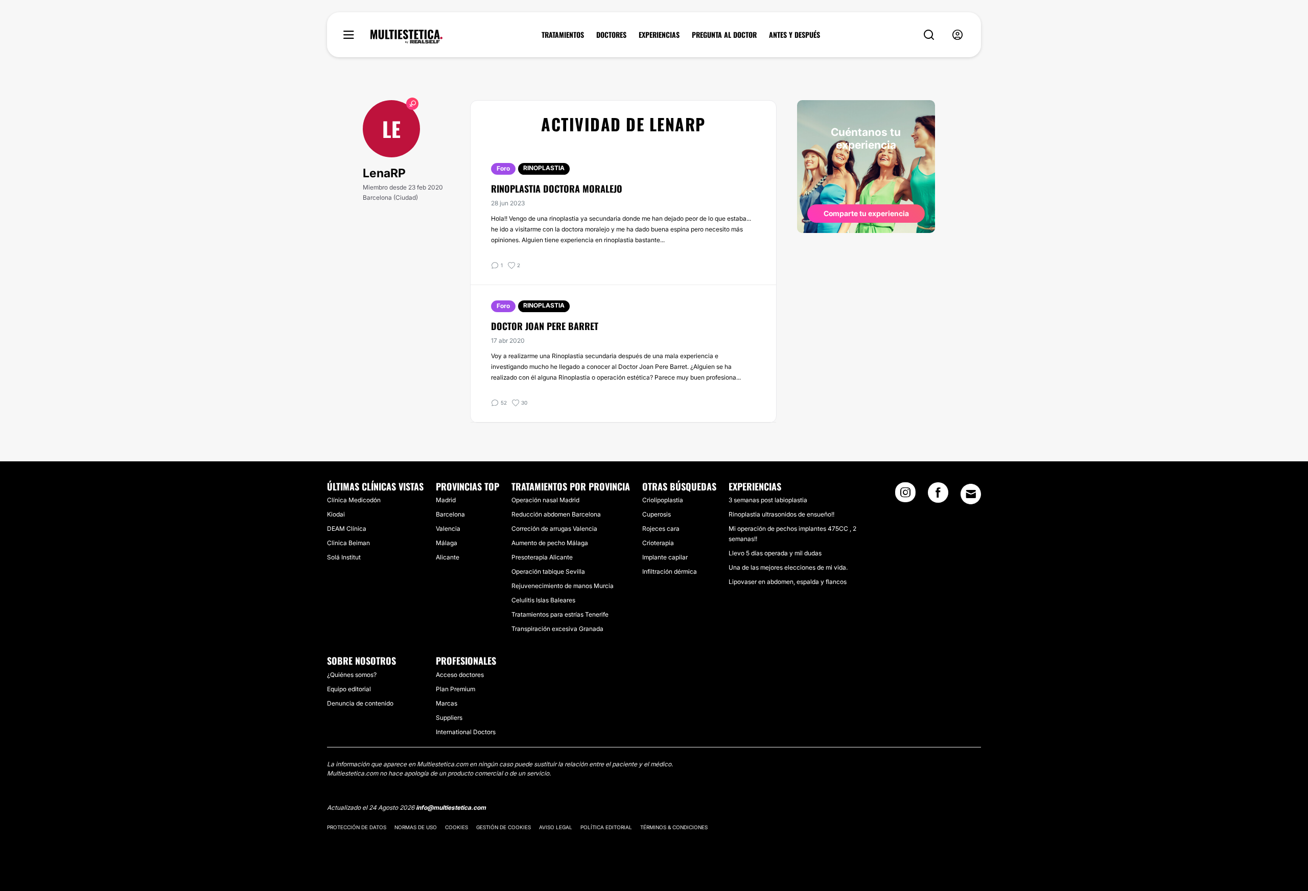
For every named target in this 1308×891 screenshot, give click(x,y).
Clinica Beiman (348, 543)
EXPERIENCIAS (659, 35)
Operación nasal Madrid (545, 500)
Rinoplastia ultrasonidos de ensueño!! (781, 514)
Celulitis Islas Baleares (543, 600)
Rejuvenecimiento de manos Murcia (562, 586)
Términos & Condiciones (674, 827)
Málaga (446, 543)
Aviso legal (555, 827)
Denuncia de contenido (360, 703)
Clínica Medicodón (354, 500)
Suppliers (449, 717)
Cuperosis (656, 514)
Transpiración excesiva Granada (557, 628)
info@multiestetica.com (451, 807)
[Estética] (406, 37)
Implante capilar (665, 557)
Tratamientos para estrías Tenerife (560, 614)
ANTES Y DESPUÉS (794, 35)
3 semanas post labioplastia (768, 500)
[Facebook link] (938, 495)
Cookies (456, 827)
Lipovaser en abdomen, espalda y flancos (788, 581)
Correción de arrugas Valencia (554, 528)
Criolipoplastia (662, 500)
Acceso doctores (460, 674)
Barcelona (450, 514)
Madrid (446, 500)
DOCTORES (611, 35)
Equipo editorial (349, 689)
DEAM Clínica (346, 528)
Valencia (448, 528)
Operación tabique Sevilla (548, 571)
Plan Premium (455, 689)
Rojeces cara (661, 528)
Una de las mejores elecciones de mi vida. (788, 567)
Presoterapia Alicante (542, 557)
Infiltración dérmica (669, 571)
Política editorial (606, 827)
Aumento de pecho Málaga (549, 543)
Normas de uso (415, 827)
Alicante (447, 557)
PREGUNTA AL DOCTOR (724, 35)
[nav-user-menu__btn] (957, 35)
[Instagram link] (905, 495)
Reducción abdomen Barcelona (556, 514)
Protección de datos (356, 827)
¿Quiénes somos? (352, 674)
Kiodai (336, 514)
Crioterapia (658, 543)
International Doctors (466, 732)
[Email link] (971, 494)
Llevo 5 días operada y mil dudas (775, 553)
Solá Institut (344, 557)
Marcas (446, 703)
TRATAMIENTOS (563, 35)
